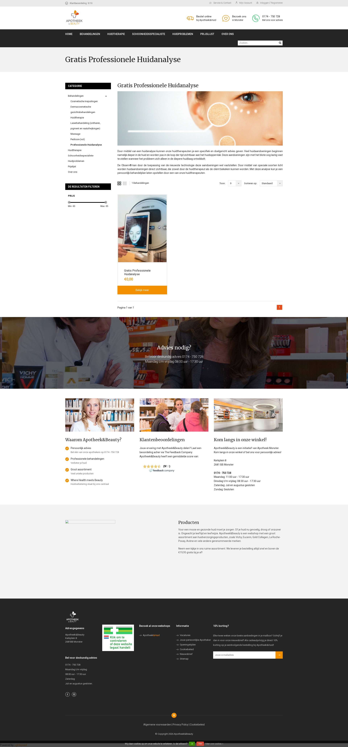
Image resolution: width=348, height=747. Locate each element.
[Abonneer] (279, 655)
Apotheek (151, 635)
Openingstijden (188, 644)
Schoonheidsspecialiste (148, 34)
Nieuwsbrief (186, 654)
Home (68, 34)
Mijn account (245, 2)
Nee (200, 743)
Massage (75, 134)
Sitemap (184, 658)
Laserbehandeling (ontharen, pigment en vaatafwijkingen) (85, 126)
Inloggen (264, 2)
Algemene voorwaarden (157, 724)
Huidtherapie (116, 34)
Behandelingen (90, 34)
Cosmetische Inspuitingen (84, 101)
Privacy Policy (180, 724)
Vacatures (185, 635)
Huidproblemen (182, 34)
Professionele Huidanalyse (86, 144)
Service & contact (222, 2)
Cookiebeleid (187, 649)
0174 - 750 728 (192, 356)
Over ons (227, 34)
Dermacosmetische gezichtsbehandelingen (83, 109)
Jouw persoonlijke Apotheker (195, 640)
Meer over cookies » (214, 743)
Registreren (277, 2)
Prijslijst (207, 34)
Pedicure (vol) (78, 139)
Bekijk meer (142, 290)
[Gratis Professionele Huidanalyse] (142, 228)
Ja (192, 743)
